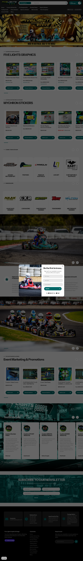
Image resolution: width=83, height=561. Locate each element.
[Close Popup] (62, 266)
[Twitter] (47, 293)
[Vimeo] (58, 293)
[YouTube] (56, 293)
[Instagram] (52, 293)
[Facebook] (49, 293)
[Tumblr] (54, 293)
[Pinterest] (51, 293)
